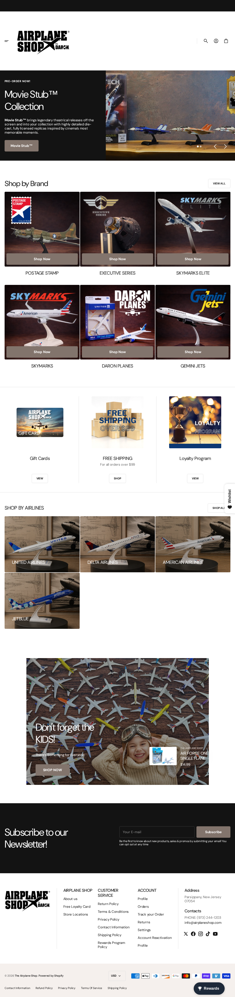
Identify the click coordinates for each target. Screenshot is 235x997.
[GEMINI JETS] (192, 327)
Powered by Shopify (51, 975)
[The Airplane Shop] (43, 41)
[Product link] (163, 756)
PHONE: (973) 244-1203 (203, 918)
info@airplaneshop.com (203, 923)
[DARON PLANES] (117, 327)
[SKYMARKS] (42, 327)
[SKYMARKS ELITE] (192, 234)
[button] (10, 41)
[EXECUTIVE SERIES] (117, 234)
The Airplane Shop (26, 975)
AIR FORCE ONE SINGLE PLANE (194, 756)
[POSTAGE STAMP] (42, 234)
